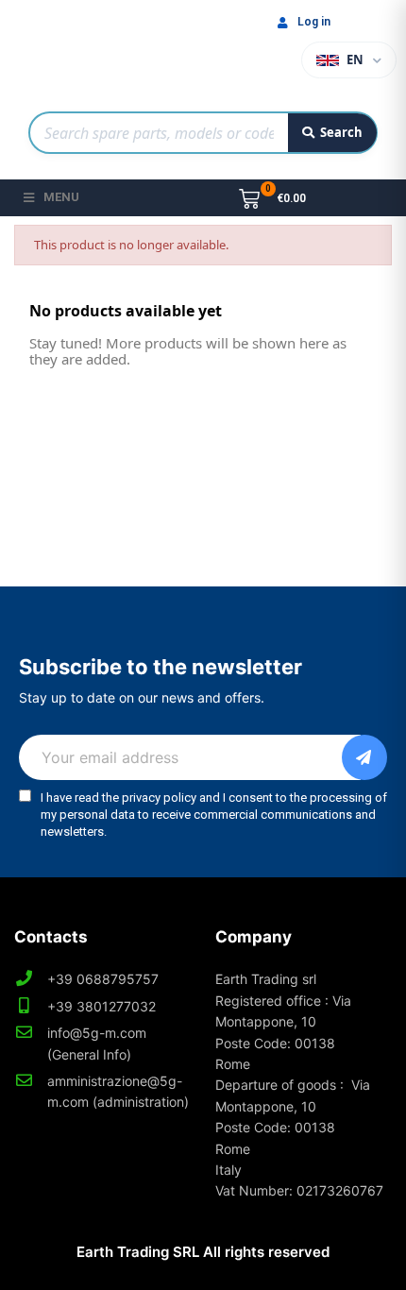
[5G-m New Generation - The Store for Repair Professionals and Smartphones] (114, 51)
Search (341, 132)
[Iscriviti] (364, 757)
